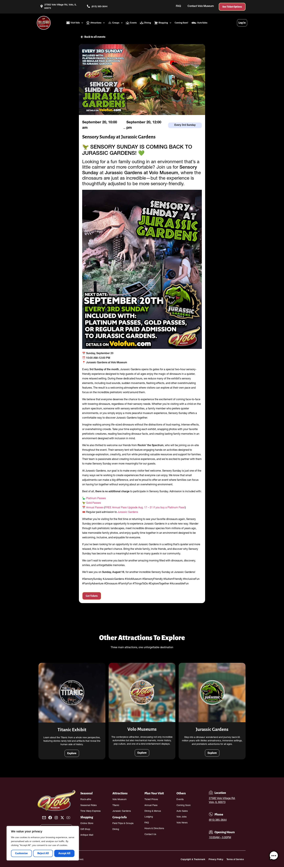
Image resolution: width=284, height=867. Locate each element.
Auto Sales (202, 22)
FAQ (178, 6)
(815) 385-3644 (218, 820)
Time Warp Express (90, 811)
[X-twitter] (62, 817)
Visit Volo (75, 22)
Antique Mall (86, 835)
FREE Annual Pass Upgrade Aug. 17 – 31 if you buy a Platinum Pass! (145, 507)
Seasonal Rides (88, 805)
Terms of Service (235, 859)
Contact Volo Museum (201, 6)
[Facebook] (50, 817)
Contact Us (150, 834)
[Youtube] (68, 817)
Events (133, 22)
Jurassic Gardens (128, 512)
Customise (21, 853)
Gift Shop (85, 829)
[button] (274, 856)
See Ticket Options (232, 6)
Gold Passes (93, 503)
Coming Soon (184, 805)
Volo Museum (119, 799)
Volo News (182, 823)
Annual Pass (150, 805)
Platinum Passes (96, 498)
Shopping (163, 22)
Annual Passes (95, 507)
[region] (43, 843)
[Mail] (44, 817)
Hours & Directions (154, 828)
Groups (115, 22)
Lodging (148, 817)
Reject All (43, 853)
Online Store (86, 823)
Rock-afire (85, 799)
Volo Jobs (182, 817)
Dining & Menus (152, 811)
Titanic (115, 805)
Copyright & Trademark (193, 859)
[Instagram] (56, 817)
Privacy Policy (216, 859)
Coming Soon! (181, 22)
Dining (147, 22)
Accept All (64, 853)
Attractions (95, 22)
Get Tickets (92, 596)
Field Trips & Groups (122, 823)
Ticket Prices (151, 799)
